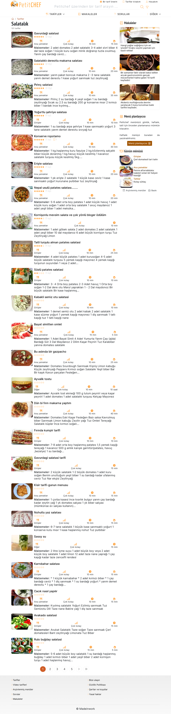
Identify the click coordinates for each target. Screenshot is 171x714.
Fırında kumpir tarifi (47, 430)
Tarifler (55, 14)
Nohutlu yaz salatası (47, 512)
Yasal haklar (95, 694)
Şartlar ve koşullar (98, 689)
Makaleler (89, 14)
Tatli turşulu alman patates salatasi (57, 242)
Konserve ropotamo (47, 136)
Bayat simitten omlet (48, 324)
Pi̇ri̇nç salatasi (43, 84)
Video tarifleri (20, 685)
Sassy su (40, 536)
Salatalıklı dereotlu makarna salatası (58, 60)
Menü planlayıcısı (138, 143)
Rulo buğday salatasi (48, 639)
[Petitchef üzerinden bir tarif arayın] (142, 6)
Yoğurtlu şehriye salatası (50, 112)
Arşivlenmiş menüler (135, 190)
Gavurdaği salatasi (46, 33)
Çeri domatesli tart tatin (146, 159)
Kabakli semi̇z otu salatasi (51, 297)
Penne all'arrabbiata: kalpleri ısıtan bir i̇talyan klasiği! (146, 173)
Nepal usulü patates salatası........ (56, 187)
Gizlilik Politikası (97, 685)
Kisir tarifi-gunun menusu (51, 485)
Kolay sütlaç (140, 182)
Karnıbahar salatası (47, 563)
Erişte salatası (43, 163)
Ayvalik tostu (42, 379)
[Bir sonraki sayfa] (79, 669)
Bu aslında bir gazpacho (50, 351)
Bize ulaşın (94, 680)
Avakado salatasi (45, 615)
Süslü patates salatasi (48, 269)
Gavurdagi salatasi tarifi (50, 457)
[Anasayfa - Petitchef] (12, 19)
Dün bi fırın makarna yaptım (52, 403)
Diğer (153, 14)
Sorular (123, 14)
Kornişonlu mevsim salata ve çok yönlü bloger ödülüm (70, 215)
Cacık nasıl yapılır (45, 591)
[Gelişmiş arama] (147, 7)
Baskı (154, 190)
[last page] (86, 669)
